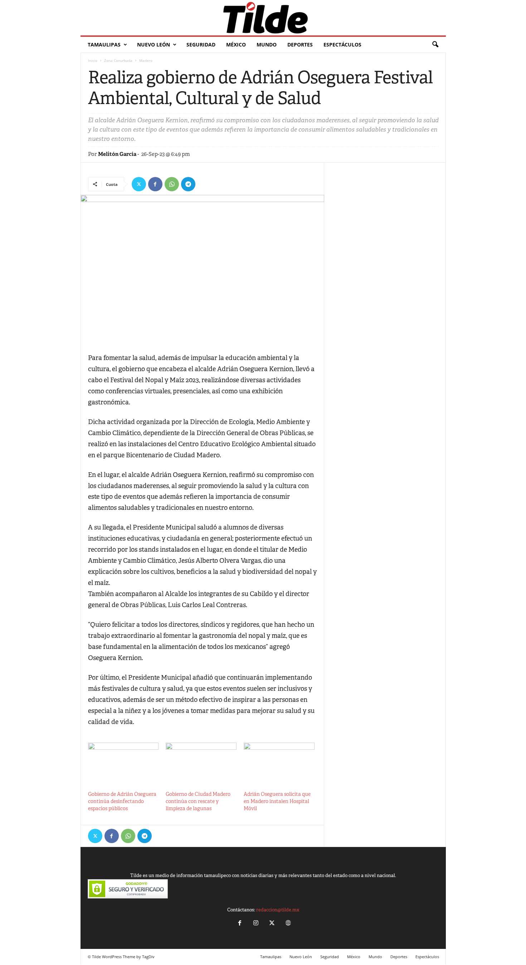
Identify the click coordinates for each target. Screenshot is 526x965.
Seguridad (200, 44)
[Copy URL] (205, 184)
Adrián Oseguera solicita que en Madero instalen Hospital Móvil (277, 801)
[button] (435, 45)
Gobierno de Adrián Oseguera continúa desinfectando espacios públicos (122, 801)
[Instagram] (256, 924)
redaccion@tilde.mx (277, 910)
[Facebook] (155, 184)
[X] (139, 184)
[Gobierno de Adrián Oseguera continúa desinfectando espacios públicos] (123, 763)
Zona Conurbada (118, 60)
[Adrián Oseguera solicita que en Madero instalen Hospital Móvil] (279, 763)
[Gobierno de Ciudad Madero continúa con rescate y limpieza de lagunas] (201, 763)
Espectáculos (342, 44)
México (236, 44)
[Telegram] (188, 184)
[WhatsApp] (172, 184)
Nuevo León (153, 44)
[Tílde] (263, 17)
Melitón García (117, 154)
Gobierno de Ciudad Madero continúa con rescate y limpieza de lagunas (198, 801)
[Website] (287, 924)
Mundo (267, 44)
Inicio (92, 60)
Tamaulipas (104, 44)
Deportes (300, 44)
